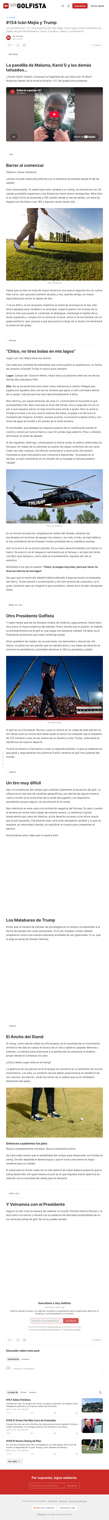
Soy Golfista (17, 36)
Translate (12, 17)
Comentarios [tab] (13, 1359)
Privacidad (52, 1501)
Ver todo (12, 1461)
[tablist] (18, 1359)
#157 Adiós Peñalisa (18, 1399)
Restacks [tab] (25, 1359)
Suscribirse (79, 6)
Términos (63, 1501)
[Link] (2, 67)
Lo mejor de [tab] (13, 1392)
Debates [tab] (32, 1392)
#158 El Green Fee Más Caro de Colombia (31, 1420)
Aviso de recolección (78, 1501)
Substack (41, 1514)
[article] (54, 1406)
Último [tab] (23, 1392)
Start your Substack (45, 1507)
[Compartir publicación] (68, 5)
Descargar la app (67, 1507)
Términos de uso (54, 1327)
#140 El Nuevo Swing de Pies (23, 1441)
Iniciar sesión (97, 6)
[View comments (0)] (18, 45)
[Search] (62, 5)
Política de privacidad (72, 1329)
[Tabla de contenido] (3, 760)
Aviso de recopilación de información (45, 1329)
